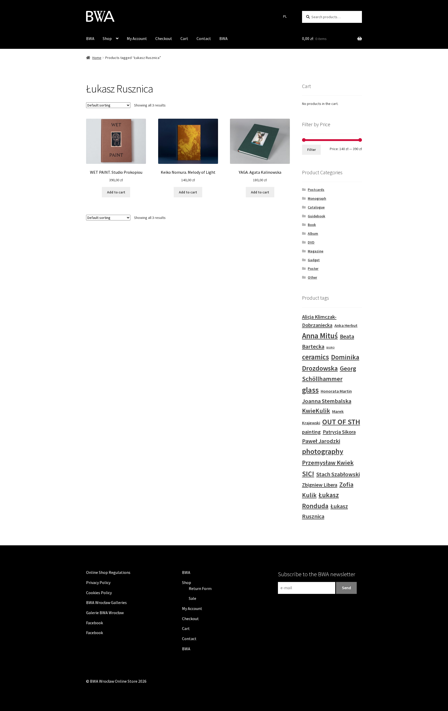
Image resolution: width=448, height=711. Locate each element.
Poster (313, 268)
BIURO (330, 347)
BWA (90, 38)
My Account (137, 38)
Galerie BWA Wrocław (105, 612)
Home (96, 57)
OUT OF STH (341, 421)
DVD (311, 242)
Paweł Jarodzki (321, 441)
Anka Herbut (346, 325)
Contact (204, 38)
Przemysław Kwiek (328, 463)
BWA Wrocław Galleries (106, 602)
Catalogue (316, 207)
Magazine (315, 251)
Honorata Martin (336, 391)
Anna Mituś (320, 335)
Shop (107, 38)
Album (313, 233)
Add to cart (116, 192)
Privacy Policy (98, 582)
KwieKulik (316, 411)
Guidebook (316, 216)
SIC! (308, 473)
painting (311, 431)
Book (312, 224)
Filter (311, 149)
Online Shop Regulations (108, 572)
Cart (184, 38)
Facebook (94, 622)
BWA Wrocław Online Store (113, 681)
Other (312, 277)
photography (322, 451)
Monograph (317, 198)
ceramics (315, 356)
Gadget (314, 260)
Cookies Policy (99, 592)
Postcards (316, 189)
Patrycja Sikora (339, 431)
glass (310, 390)
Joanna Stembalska (326, 401)
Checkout (163, 38)
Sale (192, 598)
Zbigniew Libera (319, 484)
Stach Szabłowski (338, 474)
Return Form (200, 588)
